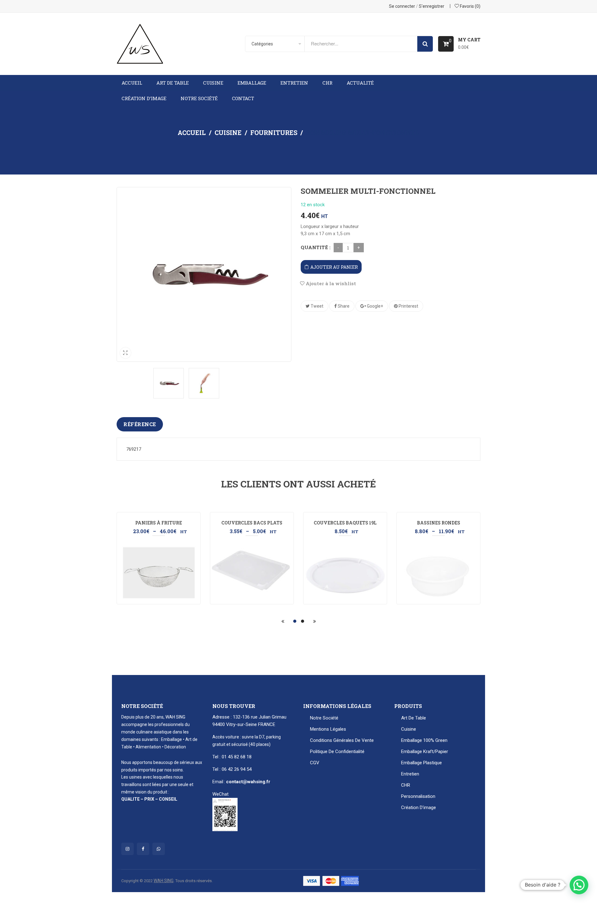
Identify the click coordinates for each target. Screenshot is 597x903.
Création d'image (418, 807)
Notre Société (324, 718)
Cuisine (228, 132)
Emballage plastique (421, 763)
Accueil (192, 132)
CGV (314, 763)
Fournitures (273, 132)
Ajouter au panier (334, 267)
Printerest (408, 306)
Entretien (410, 774)
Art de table (413, 718)
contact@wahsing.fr (248, 781)
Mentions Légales (328, 729)
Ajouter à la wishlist (330, 283)
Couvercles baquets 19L (345, 523)
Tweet (316, 306)
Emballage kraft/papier (424, 751)
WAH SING (164, 880)
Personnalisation (418, 796)
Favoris (469, 6)
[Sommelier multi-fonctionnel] (168, 383)
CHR (405, 785)
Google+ (374, 306)
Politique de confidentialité (337, 751)
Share (343, 306)
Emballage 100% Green (424, 740)
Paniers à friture (158, 523)
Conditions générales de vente (342, 740)
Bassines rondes (438, 523)
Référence (139, 424)
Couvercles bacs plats (251, 523)
